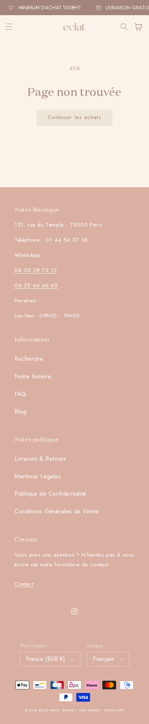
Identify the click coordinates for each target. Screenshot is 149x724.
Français (103, 659)
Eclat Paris (49, 710)
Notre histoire (32, 376)
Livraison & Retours (40, 459)
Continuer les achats (74, 117)
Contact (23, 584)
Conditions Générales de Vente (56, 511)
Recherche (28, 359)
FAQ (20, 394)
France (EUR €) (45, 659)
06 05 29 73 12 (35, 270)
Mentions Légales (37, 476)
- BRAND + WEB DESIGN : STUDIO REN (92, 710)
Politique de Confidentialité (50, 494)
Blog (20, 411)
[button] (9, 27)
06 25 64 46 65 (36, 285)
